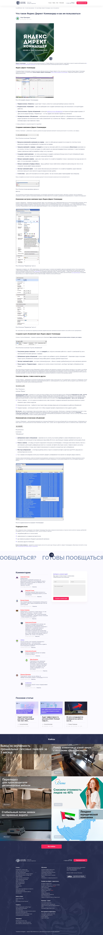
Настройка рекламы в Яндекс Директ (24, 873)
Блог (57, 2)
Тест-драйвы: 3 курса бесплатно (23, 922)
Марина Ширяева (26, 674)
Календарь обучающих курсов (48, 872)
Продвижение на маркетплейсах (23, 891)
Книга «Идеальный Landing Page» (23, 907)
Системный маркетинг (46, 902)
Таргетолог (43, 891)
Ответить (34, 586)
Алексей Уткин (25, 577)
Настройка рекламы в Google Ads (23, 875)
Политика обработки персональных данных (26, 911)
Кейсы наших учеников (46, 873)
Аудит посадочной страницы (22, 871)
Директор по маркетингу (48, 886)
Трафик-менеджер (45, 893)
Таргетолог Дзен (45, 918)
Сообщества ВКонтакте (46, 915)
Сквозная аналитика (20, 890)
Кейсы (53, 2)
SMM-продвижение (20, 882)
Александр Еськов (30, 622)
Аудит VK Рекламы (20, 880)
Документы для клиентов (21, 912)
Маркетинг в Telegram (46, 889)
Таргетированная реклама (22, 879)
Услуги (50, 2)
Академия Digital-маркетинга (47, 869)
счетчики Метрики (76, 272)
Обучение (61, 2)
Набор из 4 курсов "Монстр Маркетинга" (50, 897)
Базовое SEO (19, 886)
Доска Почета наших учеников (48, 875)
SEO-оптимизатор (45, 895)
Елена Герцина (25, 610)
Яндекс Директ (44, 916)
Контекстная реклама (21, 872)
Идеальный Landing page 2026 (48, 913)
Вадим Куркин (25, 600)
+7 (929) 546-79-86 (70, 3)
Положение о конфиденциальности (49, 877)
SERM (17, 887)
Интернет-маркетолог (46, 883)
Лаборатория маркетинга (47, 871)
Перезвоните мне (81, 2)
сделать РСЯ (37, 271)
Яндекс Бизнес (19, 876)
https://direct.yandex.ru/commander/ (59, 72)
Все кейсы (51, 846)
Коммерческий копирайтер (47, 894)
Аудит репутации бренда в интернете (24, 888)
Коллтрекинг (19, 893)
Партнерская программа (21, 908)
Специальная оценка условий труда (24, 913)
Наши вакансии (19, 909)
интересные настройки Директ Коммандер (28, 546)
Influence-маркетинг (47, 890)
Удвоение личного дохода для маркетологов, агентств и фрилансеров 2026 (50, 905)
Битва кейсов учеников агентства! (24, 923)
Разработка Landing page (21, 869)
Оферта (43, 876)
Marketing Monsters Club (21, 920)
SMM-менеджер (45, 887)
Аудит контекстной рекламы (22, 877)
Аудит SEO (18, 884)
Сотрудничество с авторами (22, 915)
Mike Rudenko (34, 659)
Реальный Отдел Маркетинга (47, 908)
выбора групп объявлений (55, 111)
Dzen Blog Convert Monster (22, 901)
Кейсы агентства (19, 898)
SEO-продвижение (20, 883)
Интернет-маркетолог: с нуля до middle (50, 884)
